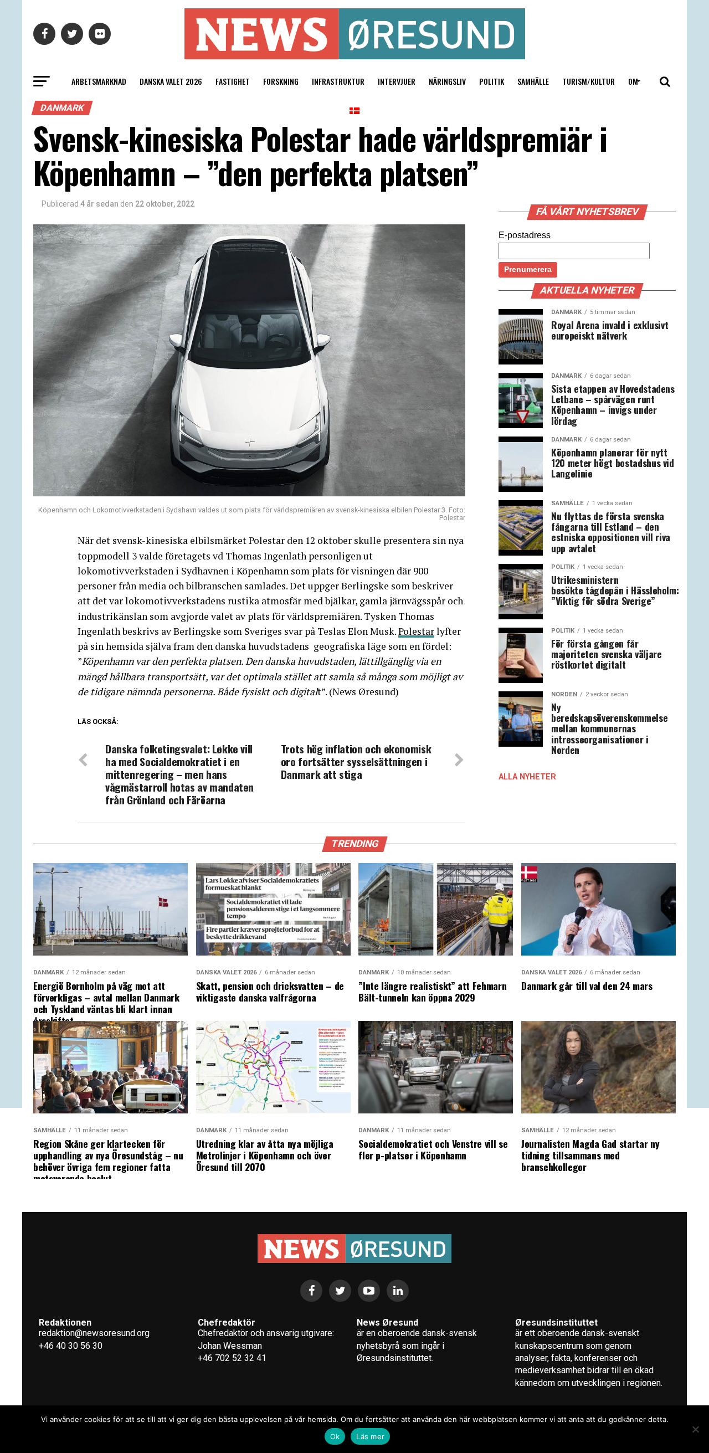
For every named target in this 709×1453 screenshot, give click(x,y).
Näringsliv (447, 81)
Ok (335, 1436)
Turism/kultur (588, 81)
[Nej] (695, 1429)
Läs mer (370, 1436)
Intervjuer (396, 81)
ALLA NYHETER (527, 777)
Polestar (416, 631)
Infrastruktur (338, 81)
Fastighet (232, 81)
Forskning (281, 81)
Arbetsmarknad (98, 81)
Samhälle (533, 81)
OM (633, 81)
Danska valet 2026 (171, 81)
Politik (491, 81)
